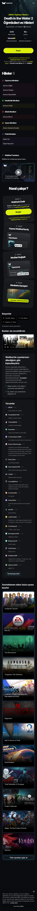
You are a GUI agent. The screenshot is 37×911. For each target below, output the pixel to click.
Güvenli (11, 38)
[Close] (34, 891)
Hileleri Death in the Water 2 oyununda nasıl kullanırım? (16, 387)
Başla (18, 51)
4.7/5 (12, 32)
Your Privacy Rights (19, 906)
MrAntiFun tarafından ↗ (25, 41)
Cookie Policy (14, 902)
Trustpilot (23, 378)
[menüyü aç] (33, 3)
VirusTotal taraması (11, 41)
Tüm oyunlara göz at (18, 858)
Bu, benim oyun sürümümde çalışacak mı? (16, 393)
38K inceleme (11, 34)
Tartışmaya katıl (13, 574)
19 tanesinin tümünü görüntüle (11, 326)
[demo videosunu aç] (18, 172)
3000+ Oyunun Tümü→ (18, 15)
